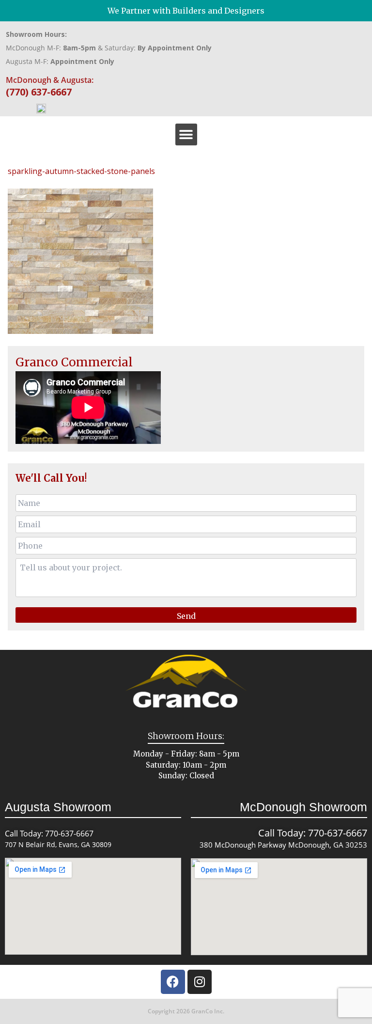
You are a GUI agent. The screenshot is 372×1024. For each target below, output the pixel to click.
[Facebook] (173, 982)
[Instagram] (199, 982)
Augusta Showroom (58, 807)
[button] (186, 134)
